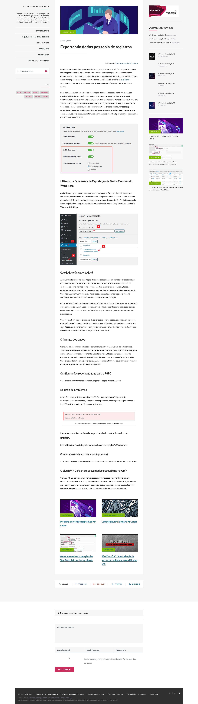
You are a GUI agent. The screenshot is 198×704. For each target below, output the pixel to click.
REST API (37, 96)
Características (42, 31)
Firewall (35, 92)
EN (99, 700)
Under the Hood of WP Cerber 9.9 (160, 43)
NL (111, 700)
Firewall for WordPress (96, 694)
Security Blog (68, 32)
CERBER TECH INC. (25, 694)
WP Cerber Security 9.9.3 (157, 39)
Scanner (45, 96)
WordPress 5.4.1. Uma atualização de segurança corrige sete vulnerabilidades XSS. (119, 560)
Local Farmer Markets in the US (61, 698)
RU (108, 700)
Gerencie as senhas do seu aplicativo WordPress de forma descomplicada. (162, 163)
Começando (44, 49)
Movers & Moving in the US (38, 698)
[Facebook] (175, 693)
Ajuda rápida (43, 55)
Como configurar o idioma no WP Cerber (119, 521)
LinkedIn (136, 584)
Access (19, 92)
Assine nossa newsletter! (38, 61)
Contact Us (39, 694)
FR (106, 700)
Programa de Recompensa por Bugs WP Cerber (164, 137)
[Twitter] (170, 693)
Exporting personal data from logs (127, 63)
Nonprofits (154, 694)
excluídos (125, 80)
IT (115, 700)
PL (113, 700)
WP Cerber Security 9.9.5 (157, 35)
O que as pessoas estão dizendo (35, 37)
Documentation (53, 694)
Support (143, 694)
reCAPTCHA (29, 96)
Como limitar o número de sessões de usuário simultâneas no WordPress (166, 188)
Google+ (101, 584)
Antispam (27, 92)
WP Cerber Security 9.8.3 (166, 83)
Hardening (44, 92)
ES (103, 700)
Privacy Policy (131, 694)
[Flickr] (178, 693)
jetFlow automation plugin (89, 700)
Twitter (118, 584)
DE (101, 700)
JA (117, 700)
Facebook (82, 584)
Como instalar (43, 43)
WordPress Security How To (113, 515)
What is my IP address (115, 694)
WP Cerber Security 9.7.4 (166, 103)
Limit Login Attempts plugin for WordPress (57, 700)
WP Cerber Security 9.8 (166, 93)
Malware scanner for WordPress (73, 694)
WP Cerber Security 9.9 (166, 74)
